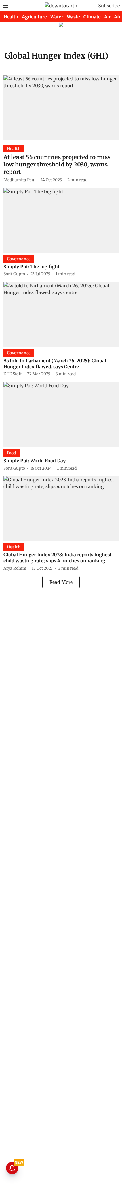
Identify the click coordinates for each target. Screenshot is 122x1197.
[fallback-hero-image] (61, 107)
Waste (73, 17)
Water (56, 17)
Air (107, 17)
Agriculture (34, 17)
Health (10, 17)
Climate (92, 17)
